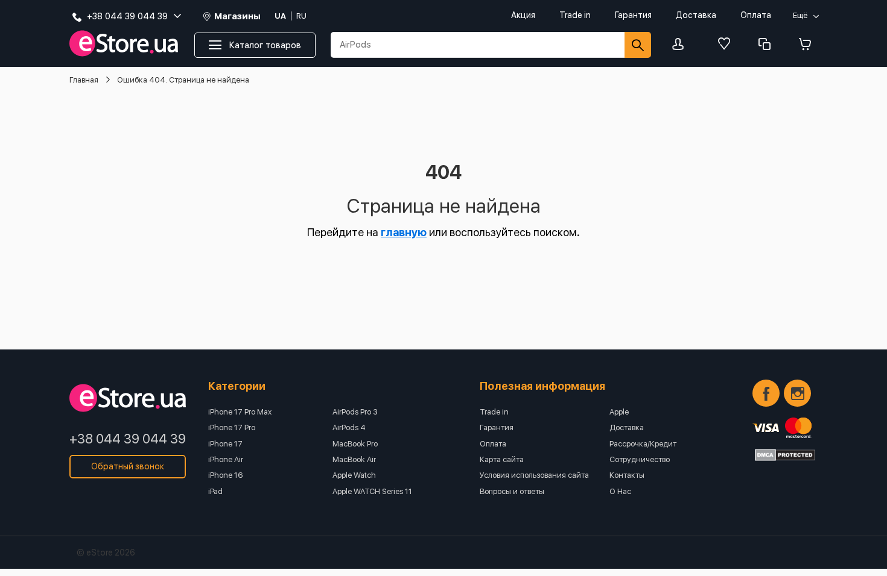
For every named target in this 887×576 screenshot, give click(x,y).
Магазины (237, 16)
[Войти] (681, 45)
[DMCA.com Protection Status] (785, 455)
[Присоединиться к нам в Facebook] (766, 393)
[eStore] (123, 44)
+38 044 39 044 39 (127, 438)
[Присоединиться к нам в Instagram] (797, 393)
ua (280, 15)
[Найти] (638, 45)
